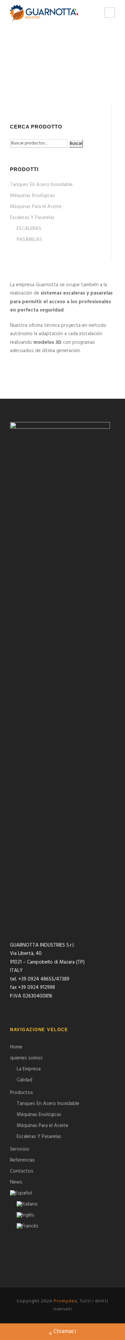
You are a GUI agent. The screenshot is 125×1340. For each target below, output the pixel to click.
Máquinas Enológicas (32, 196)
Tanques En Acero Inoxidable (41, 185)
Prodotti (38, 77)
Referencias (22, 1160)
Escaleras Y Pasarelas (32, 218)
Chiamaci (64, 1331)
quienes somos (26, 1058)
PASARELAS (29, 240)
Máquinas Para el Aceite (36, 207)
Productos (21, 1093)
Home (16, 1047)
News (16, 1182)
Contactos (21, 1171)
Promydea (65, 1301)
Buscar (76, 143)
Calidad (24, 1080)
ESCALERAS (29, 229)
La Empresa (29, 1069)
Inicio (16, 77)
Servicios (19, 1149)
